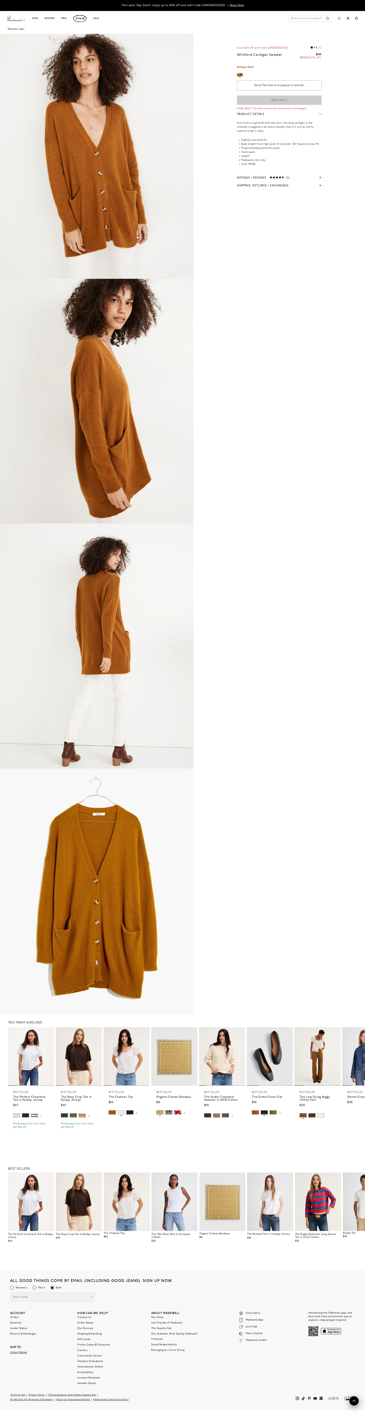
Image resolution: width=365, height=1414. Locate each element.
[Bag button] (356, 18)
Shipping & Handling (89, 1334)
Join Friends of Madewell (166, 1323)
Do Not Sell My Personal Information (31, 1400)
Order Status (85, 1323)
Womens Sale (16, 29)
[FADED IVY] (73, 1115)
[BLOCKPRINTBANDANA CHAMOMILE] (159, 1112)
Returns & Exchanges (23, 1334)
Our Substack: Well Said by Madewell (174, 1334)
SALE (96, 18)
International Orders (90, 1367)
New (35, 18)
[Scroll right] (41, 1116)
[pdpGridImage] (96, 156)
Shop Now (237, 5)
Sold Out (279, 100)
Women (50, 18)
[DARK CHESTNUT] (207, 1115)
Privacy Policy (37, 1395)
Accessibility (85, 1372)
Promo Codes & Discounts (93, 1345)
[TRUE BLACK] (264, 1112)
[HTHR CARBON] (225, 1115)
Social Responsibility (164, 1344)
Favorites (15, 1323)
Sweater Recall (86, 1383)
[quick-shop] (126, 1118)
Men (64, 18)
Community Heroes (89, 1356)
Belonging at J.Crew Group (168, 1350)
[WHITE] (34, 1115)
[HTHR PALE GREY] (16, 1115)
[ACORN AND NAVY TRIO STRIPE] (216, 1115)
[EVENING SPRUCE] (64, 1115)
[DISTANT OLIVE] (273, 1112)
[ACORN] (112, 1112)
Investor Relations (88, 1378)
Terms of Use (17, 1395)
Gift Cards (83, 1339)
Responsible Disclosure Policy (111, 1400)
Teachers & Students (90, 1361)
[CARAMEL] (255, 1112)
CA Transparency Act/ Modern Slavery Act (72, 1395)
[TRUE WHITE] (121, 1112)
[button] (49, 1032)
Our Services (85, 1328)
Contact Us (84, 1317)
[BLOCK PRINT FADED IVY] (168, 1112)
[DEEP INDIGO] (25, 1115)
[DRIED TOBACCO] (303, 1115)
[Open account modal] (348, 18)
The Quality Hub (161, 1328)
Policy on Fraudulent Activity (73, 1400)
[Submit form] (91, 1297)
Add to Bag (174, 1122)
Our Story (157, 1317)
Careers (82, 1350)
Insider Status (18, 1328)
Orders (14, 1317)
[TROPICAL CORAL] (177, 1112)
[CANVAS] (320, 1115)
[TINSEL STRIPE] (82, 1115)
